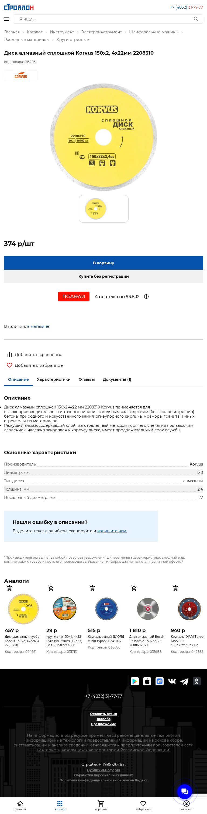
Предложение (103, 724)
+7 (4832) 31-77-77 (103, 696)
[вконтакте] (172, 681)
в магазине (38, 326)
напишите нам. (112, 530)
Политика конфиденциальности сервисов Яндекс (104, 780)
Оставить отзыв (103, 714)
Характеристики (54, 379)
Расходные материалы (26, 39)
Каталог (35, 32)
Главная (12, 32)
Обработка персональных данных (103, 775)
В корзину (103, 262)
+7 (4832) (186, 7)
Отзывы (87, 379)
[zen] (184, 681)
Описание (18, 379)
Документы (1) (117, 379)
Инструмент (62, 32)
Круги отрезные (73, 39)
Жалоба (104, 719)
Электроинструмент (101, 32)
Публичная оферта (103, 770)
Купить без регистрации (103, 276)
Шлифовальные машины (153, 32)
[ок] (197, 681)
